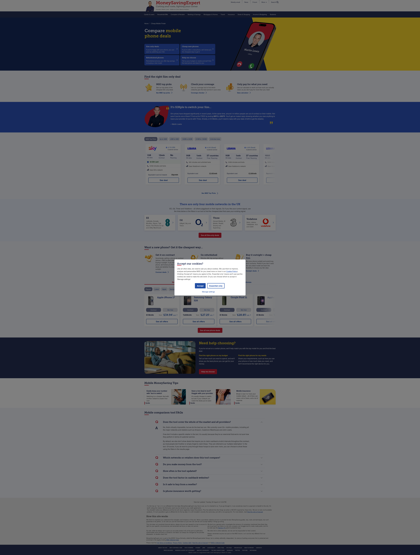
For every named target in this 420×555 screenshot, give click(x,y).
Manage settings (208, 291)
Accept (200, 285)
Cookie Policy (231, 271)
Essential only (215, 285)
